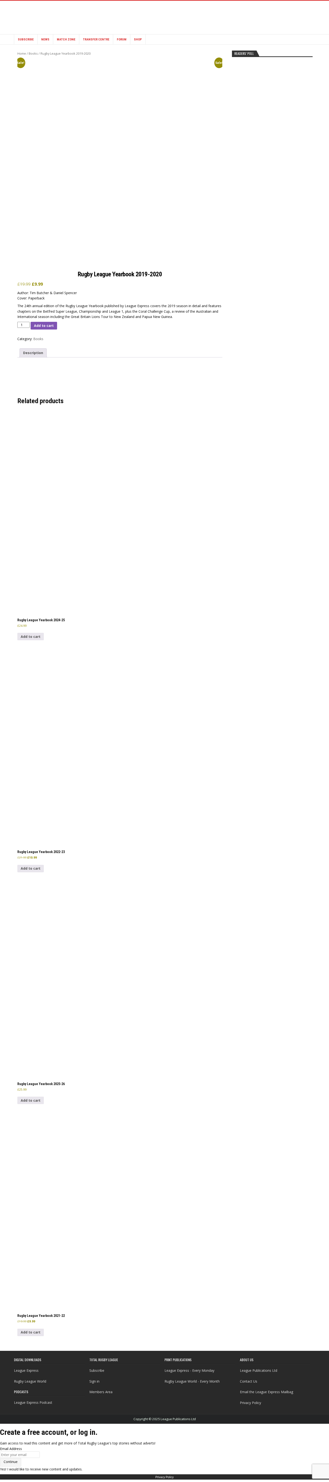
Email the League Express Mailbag (266, 1392)
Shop (138, 39)
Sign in (94, 1381)
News (45, 39)
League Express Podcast (33, 1402)
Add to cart (44, 325)
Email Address (11, 1448)
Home (21, 53)
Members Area (100, 1392)
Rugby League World (30, 1381)
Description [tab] (33, 352)
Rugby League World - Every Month (192, 1381)
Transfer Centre (96, 39)
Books (33, 53)
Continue (11, 1461)
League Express (26, 1370)
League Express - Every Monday (189, 1370)
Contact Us (248, 1381)
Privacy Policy (250, 1402)
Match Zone (66, 39)
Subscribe (26, 39)
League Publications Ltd (258, 1370)
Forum (121, 39)
